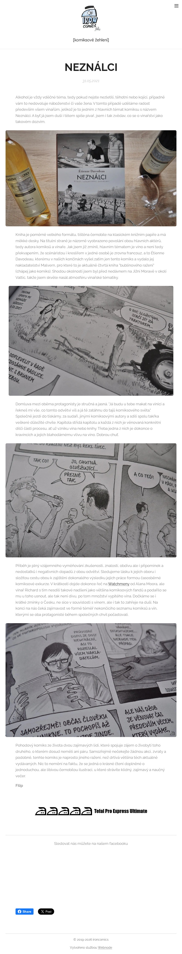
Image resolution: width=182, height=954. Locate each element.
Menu (176, 5)
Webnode (105, 947)
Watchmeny (118, 584)
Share (27, 911)
